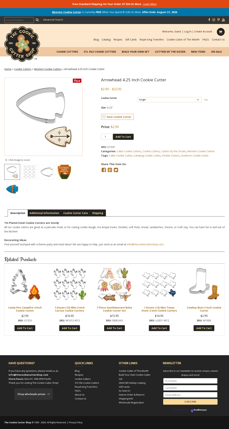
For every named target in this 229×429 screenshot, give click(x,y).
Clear (206, 99)
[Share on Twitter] (116, 169)
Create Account (203, 31)
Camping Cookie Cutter (147, 155)
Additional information (44, 213)
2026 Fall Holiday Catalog (132, 382)
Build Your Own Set (135, 51)
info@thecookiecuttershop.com (145, 244)
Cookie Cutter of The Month (183, 39)
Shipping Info (126, 398)
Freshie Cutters (170, 155)
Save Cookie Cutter (119, 117)
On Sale (216, 51)
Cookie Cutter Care (75, 213)
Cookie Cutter (109, 98)
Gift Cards (131, 39)
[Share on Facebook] (104, 169)
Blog (96, 39)
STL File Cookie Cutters (100, 51)
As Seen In (124, 390)
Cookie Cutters (67, 51)
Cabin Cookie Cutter (120, 155)
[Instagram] (213, 19)
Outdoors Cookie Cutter (195, 155)
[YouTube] (223, 19)
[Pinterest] (218, 19)
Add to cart (123, 136)
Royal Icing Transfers (152, 39)
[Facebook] (209, 19)
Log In (187, 31)
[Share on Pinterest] (110, 169)
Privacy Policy (75, 422)
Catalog (106, 39)
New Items (198, 51)
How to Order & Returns (132, 394)
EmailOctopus (200, 410)
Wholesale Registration (131, 402)
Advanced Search (53, 19)
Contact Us (218, 39)
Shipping (97, 213)
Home (7, 69)
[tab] (18, 212)
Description (17, 213)
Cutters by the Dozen (170, 51)
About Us (80, 394)
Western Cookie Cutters (48, 69)
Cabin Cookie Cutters (129, 151)
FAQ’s (205, 39)
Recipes (117, 39)
